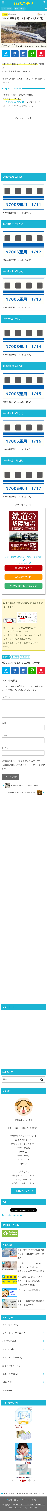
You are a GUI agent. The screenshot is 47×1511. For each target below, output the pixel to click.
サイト (5, 748)
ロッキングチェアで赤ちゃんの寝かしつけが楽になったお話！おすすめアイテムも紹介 (31, 1267)
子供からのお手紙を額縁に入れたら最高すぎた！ (31, 1303)
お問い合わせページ (24, 1191)
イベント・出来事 (12, 1357)
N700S (5, 14)
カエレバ (26, 563)
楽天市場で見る (22, 568)
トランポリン (10, 1324)
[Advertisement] (23, 144)
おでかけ (8, 1349)
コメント (6, 697)
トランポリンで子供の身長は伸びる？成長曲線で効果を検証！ (31, 1254)
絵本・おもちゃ (11, 1365)
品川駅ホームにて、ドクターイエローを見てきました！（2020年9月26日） (31, 1281)
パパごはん (9, 1341)
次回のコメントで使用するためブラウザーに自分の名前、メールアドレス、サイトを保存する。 (23, 764)
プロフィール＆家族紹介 (29, 1290)
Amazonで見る (22, 577)
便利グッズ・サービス (14, 1333)
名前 (4, 722)
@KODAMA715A (14, 102)
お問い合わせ (13, 1500)
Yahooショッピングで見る (22, 586)
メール (5, 735)
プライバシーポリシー (30, 1500)
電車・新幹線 (10, 1374)
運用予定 (26, 657)
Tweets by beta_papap (12, 1215)
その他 (7, 1390)
